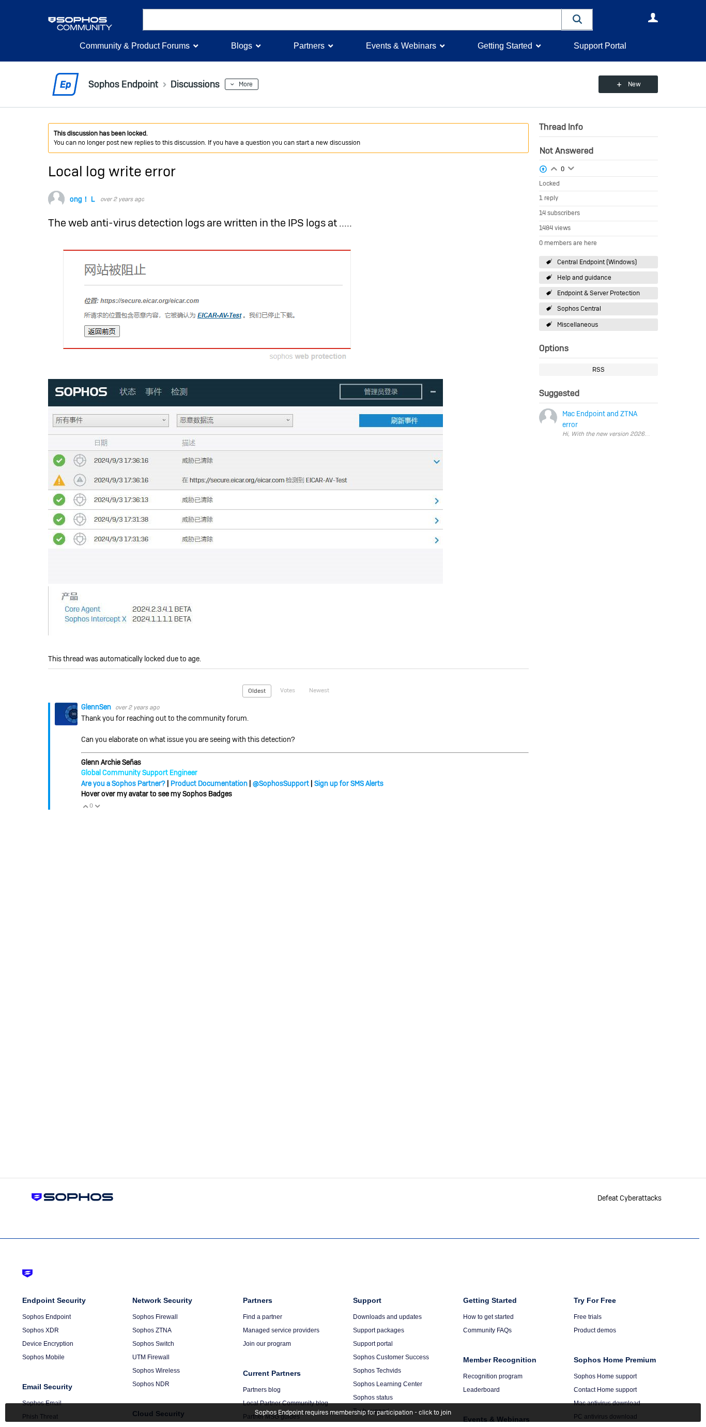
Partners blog (262, 1389)
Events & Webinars (401, 45)
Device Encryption (47, 1343)
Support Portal (600, 45)
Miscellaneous (577, 325)
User (653, 17)
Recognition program (493, 1376)
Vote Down (97, 806)
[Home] (93, 24)
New (634, 84)
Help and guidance (584, 278)
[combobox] (352, 19)
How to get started (488, 1316)
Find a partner (262, 1316)
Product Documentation (209, 783)
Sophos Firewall (155, 1316)
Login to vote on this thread (554, 167)
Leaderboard (481, 1389)
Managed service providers (281, 1330)
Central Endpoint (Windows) (597, 262)
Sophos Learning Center (387, 1384)
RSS (598, 370)
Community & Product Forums (135, 45)
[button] (577, 19)
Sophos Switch (153, 1343)
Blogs (241, 45)
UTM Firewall (151, 1357)
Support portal (373, 1343)
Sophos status (373, 1397)
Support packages (378, 1330)
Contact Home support (605, 1389)
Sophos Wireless (156, 1370)
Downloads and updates (387, 1316)
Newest (319, 690)
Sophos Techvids (377, 1370)
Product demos (595, 1330)
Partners (309, 45)
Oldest (257, 690)
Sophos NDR (151, 1384)
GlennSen (97, 706)
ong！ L (82, 199)
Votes (287, 690)
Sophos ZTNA (152, 1330)
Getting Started (505, 45)
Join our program (267, 1343)
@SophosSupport (281, 783)
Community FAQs (487, 1330)
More (246, 84)
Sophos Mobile (43, 1357)
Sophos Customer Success (391, 1357)
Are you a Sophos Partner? (123, 783)
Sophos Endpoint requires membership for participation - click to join (353, 1412)
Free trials (588, 1316)
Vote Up (85, 806)
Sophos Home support (605, 1376)
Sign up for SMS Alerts (348, 783)
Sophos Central (579, 309)
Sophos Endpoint (46, 1316)
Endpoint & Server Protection (598, 293)
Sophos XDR (40, 1330)
